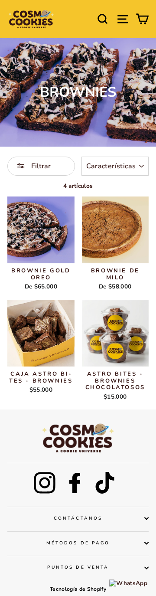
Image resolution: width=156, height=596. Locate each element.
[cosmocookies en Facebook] (75, 483)
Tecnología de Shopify (78, 589)
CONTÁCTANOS (78, 518)
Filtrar (40, 166)
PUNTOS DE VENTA (78, 567)
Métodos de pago (78, 543)
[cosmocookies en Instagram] (44, 483)
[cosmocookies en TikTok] (105, 483)
